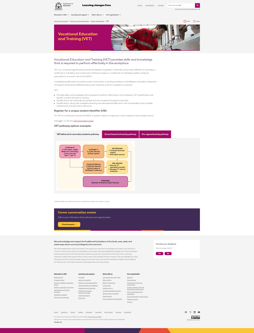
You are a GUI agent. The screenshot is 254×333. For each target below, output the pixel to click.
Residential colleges (60, 295)
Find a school (108, 312)
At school (81, 277)
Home (140, 5)
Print (188, 21)
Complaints (127, 312)
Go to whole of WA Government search (186, 9)
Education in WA (60, 15)
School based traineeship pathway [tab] (120, 134)
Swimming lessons (84, 295)
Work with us (97, 15)
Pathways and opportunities (87, 283)
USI (60, 121)
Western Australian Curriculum (64, 287)
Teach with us (107, 280)
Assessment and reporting (86, 288)
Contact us (64, 312)
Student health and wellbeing (88, 285)
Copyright (98, 312)
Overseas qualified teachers (112, 291)
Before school (58, 277)
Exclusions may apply (193, 319)
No (168, 253)
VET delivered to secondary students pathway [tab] (78, 134)
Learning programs (84, 280)
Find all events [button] (68, 224)
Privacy (73, 312)
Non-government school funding (137, 296)
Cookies (80, 312)
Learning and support (79, 15)
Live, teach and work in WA (111, 277)
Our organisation (112, 15)
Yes (159, 253)
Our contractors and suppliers (112, 299)
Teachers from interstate (111, 293)
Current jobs (107, 285)
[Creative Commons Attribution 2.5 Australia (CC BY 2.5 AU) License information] (195, 317)
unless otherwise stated (94, 317)
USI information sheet (84, 121)
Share (198, 21)
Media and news (132, 299)
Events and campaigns (61, 297)
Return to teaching (109, 283)
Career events (107, 296)
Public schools (131, 280)
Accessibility (149, 5)
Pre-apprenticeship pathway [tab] (155, 134)
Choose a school (59, 280)
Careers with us (108, 288)
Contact (161, 5)
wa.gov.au (58, 322)
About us (130, 277)
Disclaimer (89, 312)
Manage (118, 312)
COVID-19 (81, 298)
